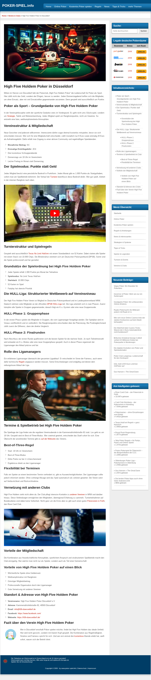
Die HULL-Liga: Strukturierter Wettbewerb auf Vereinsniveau (129, 131)
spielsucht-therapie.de (61, 660)
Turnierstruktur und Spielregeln (129, 114)
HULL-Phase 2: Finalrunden (128, 144)
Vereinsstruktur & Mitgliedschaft (129, 105)
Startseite (117, 213)
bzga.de (47, 660)
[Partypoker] (118, 52)
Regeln (22, 362)
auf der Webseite (48, 439)
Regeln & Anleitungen (122, 231)
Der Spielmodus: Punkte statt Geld (128, 109)
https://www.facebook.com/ (29, 613)
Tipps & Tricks (119, 248)
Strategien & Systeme (122, 242)
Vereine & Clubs (14, 16)
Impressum (92, 668)
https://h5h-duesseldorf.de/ (28, 617)
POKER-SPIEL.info (18, 6)
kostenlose (79, 636)
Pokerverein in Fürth (96, 501)
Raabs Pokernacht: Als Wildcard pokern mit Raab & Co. (126, 311)
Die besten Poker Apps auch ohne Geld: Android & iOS (128, 480)
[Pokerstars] (118, 78)
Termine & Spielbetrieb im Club (129, 154)
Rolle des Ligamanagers (126, 151)
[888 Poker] (118, 59)
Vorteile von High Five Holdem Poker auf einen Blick (130, 179)
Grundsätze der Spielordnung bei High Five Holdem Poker (131, 121)
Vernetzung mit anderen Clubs (129, 168)
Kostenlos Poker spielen (123, 225)
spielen (141, 52)
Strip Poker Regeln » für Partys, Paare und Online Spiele (127, 442)
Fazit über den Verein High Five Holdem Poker (129, 191)
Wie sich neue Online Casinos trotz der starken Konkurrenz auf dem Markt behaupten (129, 320)
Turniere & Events (121, 260)
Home (4, 16)
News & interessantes (122, 237)
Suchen (144, 31)
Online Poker (119, 219)
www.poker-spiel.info (68, 668)
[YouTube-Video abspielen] (55, 213)
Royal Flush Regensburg (125, 433)
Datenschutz (82, 668)
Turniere (53, 177)
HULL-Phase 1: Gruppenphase (128, 138)
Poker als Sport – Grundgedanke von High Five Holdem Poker (128, 99)
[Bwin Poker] (118, 65)
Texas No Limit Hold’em (38, 253)
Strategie (11, 116)
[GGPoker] (118, 72)
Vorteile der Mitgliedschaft (127, 171)
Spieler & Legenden (122, 254)
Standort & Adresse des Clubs (129, 187)
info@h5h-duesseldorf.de (25, 609)
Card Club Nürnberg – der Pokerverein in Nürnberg (125, 403)
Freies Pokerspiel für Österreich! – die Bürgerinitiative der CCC (128, 452)
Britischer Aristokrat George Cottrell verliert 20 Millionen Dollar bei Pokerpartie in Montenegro (128, 340)
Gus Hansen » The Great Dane (126, 372)
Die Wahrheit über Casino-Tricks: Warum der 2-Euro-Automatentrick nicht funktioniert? (127, 330)
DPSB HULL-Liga (54, 304)
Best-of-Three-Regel (130, 159)
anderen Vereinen (77, 494)
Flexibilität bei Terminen (131, 162)
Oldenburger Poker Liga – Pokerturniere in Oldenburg (125, 462)
